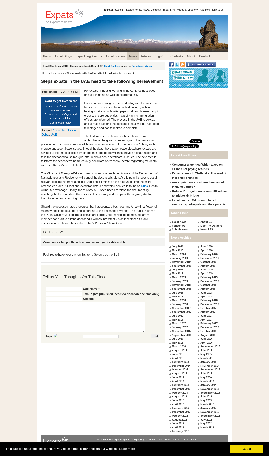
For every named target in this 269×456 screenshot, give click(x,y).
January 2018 (180, 304)
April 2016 (206, 342)
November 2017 (181, 308)
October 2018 (208, 284)
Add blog (205, 9)
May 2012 (206, 423)
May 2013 (206, 400)
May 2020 (177, 250)
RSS (193, 439)
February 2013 (180, 408)
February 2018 (209, 300)
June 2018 (206, 292)
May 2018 (177, 296)
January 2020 (180, 258)
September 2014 (210, 369)
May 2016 (177, 342)
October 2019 (208, 261)
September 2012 (210, 415)
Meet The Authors (211, 225)
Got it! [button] (247, 448)
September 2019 (181, 265)
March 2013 (207, 404)
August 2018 (207, 288)
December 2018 (209, 281)
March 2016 (179, 346)
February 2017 (209, 323)
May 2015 (206, 354)
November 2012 (209, 411)
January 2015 (208, 361)
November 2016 (181, 331)
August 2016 (207, 335)
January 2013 (208, 408)
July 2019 (177, 269)
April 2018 (206, 296)
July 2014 (206, 373)
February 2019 (209, 277)
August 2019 (207, 265)
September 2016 (181, 335)
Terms (176, 439)
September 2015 (210, 346)
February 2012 (180, 431)
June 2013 (178, 400)
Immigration (69, 130)
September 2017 (181, 312)
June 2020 (206, 246)
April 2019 (206, 273)
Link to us (218, 9)
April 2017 (206, 319)
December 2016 (209, 327)
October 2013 (180, 392)
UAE (54, 134)
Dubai (45, 134)
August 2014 (179, 373)
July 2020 (177, 246)
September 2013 (210, 392)
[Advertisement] (198, 113)
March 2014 (207, 381)
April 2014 (178, 381)
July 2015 (206, 350)
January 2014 (208, 384)
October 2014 (180, 369)
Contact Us (178, 225)
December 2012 (181, 411)
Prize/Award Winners (142, 66)
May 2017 (177, 319)
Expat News (57, 73)
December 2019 (209, 258)
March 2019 (179, 277)
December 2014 (181, 365)
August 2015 (179, 350)
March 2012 (207, 427)
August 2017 (207, 312)
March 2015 (207, 358)
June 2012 (178, 423)
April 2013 (178, 404)
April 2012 (178, 427)
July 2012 (206, 419)
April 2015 (178, 358)
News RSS (206, 229)
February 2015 (180, 361)
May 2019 (177, 273)
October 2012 (180, 415)
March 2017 (179, 323)
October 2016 (208, 331)
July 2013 (206, 396)
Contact (185, 439)
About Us (206, 221)
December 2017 (209, 304)
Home (45, 73)
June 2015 (178, 354)
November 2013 (209, 388)
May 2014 (206, 377)
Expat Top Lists (112, 66)
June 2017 (206, 315)
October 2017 (208, 308)
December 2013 (181, 388)
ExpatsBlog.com (113, 9)
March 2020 (179, 254)
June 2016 (206, 338)
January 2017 (180, 327)
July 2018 (177, 292)
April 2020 (206, 250)
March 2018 (179, 300)
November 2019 (181, 261)
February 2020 (209, 254)
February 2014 (180, 384)
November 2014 (209, 365)
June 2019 (206, 269)
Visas (57, 130)
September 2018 (181, 288)
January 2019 (180, 281)
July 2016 (177, 338)
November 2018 (181, 284)
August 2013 (179, 396)
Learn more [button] (127, 448)
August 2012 (179, 419)
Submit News (180, 229)
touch (61, 122)
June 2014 (178, 377)
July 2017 (177, 315)
